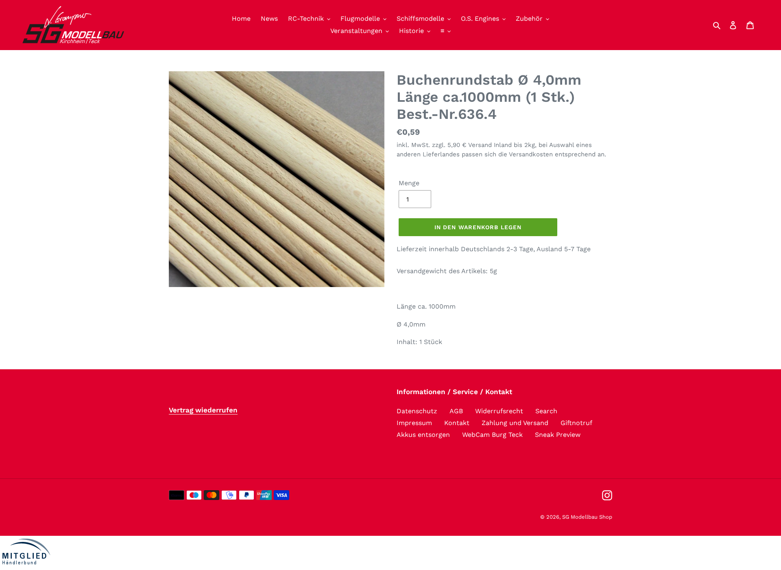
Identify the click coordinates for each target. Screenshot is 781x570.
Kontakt (456, 423)
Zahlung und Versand (515, 423)
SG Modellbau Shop (587, 517)
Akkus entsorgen (423, 434)
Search (546, 411)
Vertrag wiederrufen (203, 410)
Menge (409, 183)
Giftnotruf (576, 423)
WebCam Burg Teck (492, 434)
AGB (456, 411)
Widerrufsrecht (499, 411)
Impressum (414, 423)
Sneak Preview (557, 434)
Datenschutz (417, 411)
